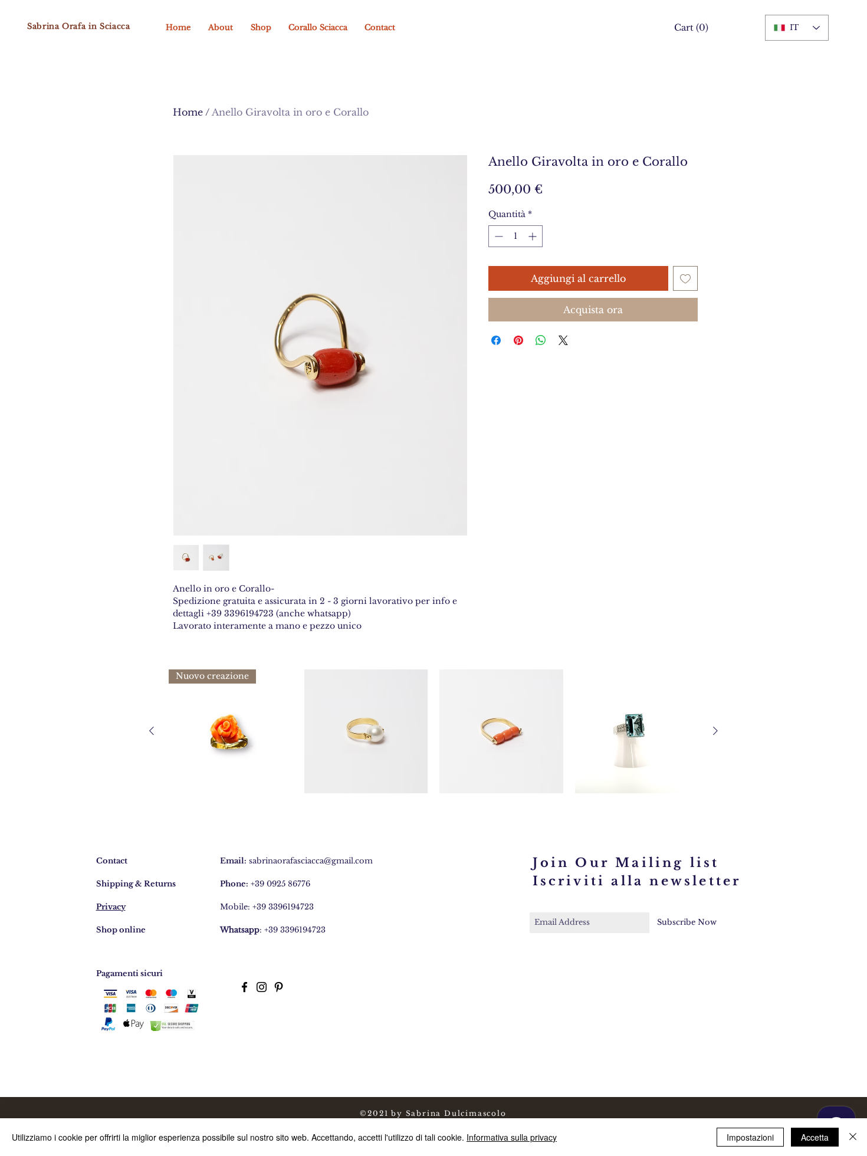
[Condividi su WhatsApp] (541, 340)
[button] (688, 28)
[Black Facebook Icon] (244, 987)
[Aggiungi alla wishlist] (685, 278)
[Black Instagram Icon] (261, 987)
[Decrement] (497, 236)
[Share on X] (563, 340)
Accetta (815, 1137)
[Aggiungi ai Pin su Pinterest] (518, 340)
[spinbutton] (515, 236)
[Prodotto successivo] (715, 731)
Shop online (121, 930)
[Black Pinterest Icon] (278, 987)
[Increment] (533, 236)
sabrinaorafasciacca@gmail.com (311, 861)
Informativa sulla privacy (512, 1137)
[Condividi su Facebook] (496, 340)
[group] (433, 731)
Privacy (111, 907)
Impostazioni (750, 1137)
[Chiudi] (853, 1137)
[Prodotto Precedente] (151, 731)
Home (188, 112)
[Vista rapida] (366, 731)
